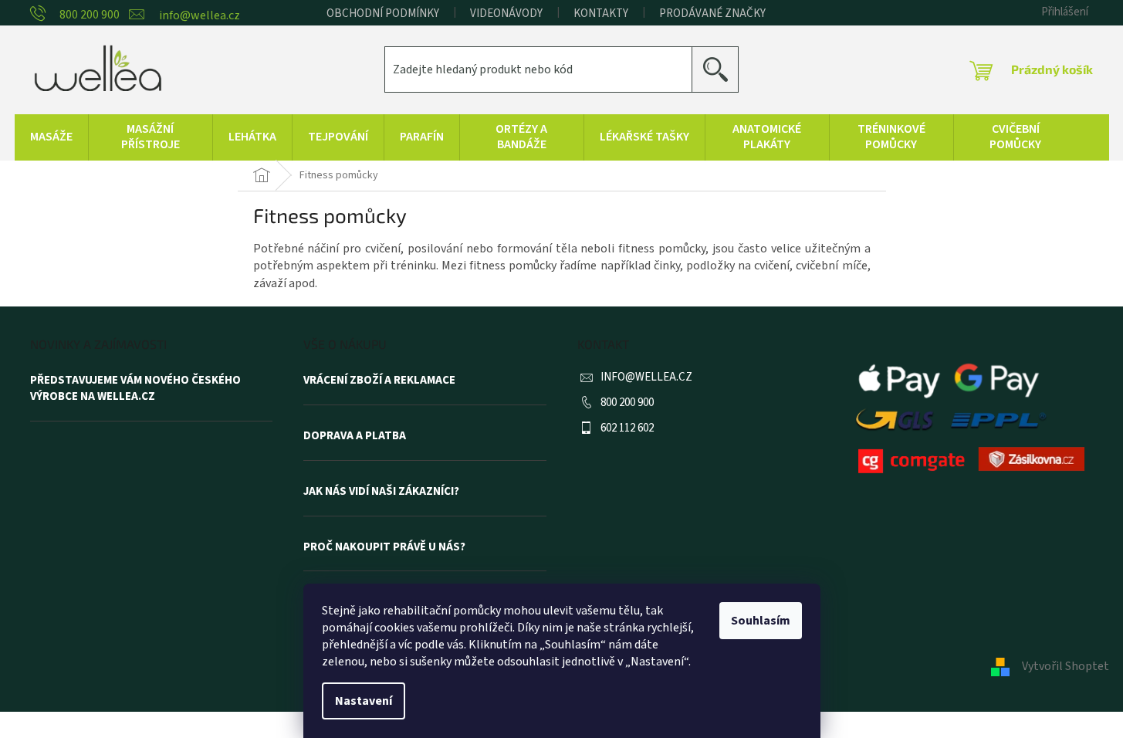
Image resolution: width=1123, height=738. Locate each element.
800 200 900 (627, 402)
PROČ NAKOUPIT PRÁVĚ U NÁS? (384, 547)
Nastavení (363, 700)
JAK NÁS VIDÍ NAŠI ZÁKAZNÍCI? (381, 491)
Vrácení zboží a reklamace (379, 380)
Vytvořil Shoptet (1065, 666)
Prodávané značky (712, 13)
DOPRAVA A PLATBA (354, 436)
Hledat (721, 69)
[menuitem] (51, 137)
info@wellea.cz (646, 377)
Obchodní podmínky (382, 13)
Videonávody (506, 13)
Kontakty (600, 13)
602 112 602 (627, 428)
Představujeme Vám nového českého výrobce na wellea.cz (135, 389)
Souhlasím (760, 620)
